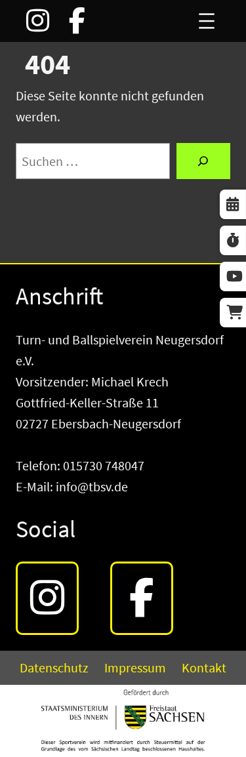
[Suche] (203, 161)
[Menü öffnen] (207, 21)
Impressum (135, 667)
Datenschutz (54, 667)
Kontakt (204, 667)
